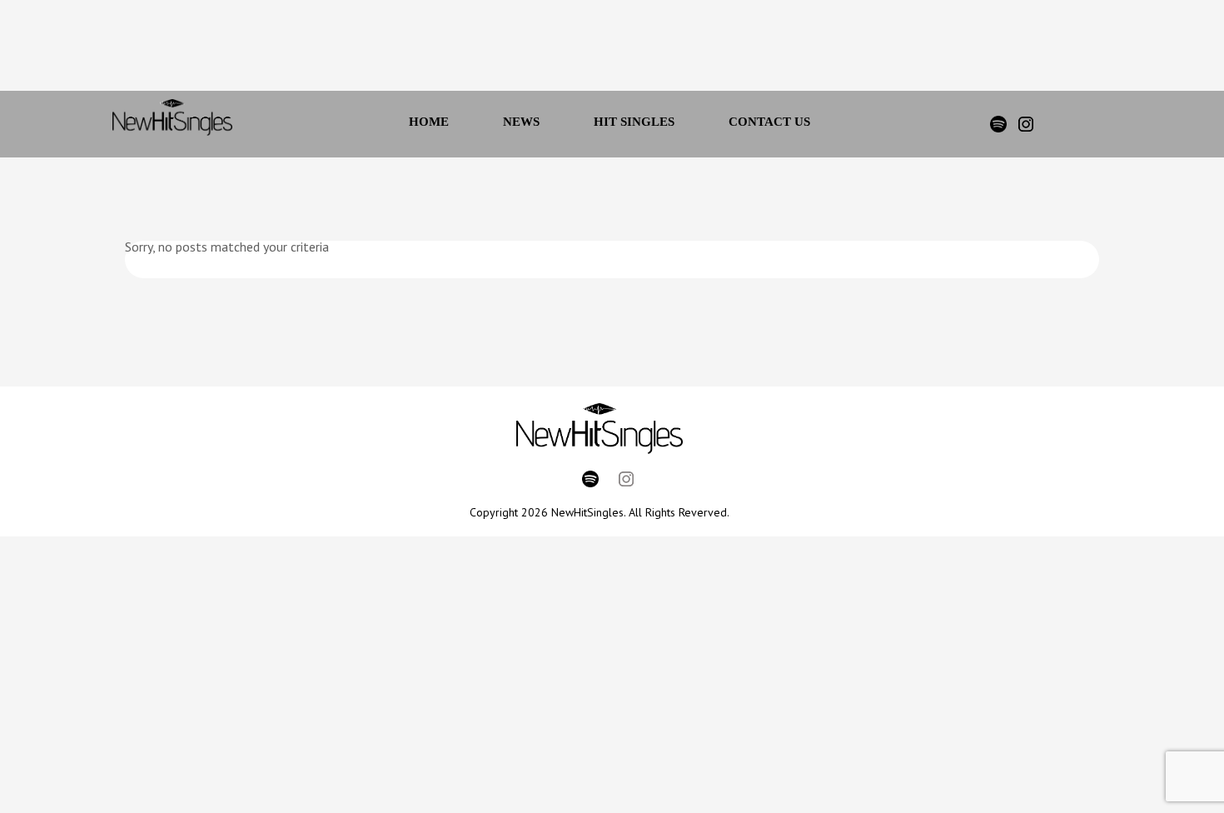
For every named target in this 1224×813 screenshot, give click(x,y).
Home (429, 121)
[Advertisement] (589, 49)
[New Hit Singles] (172, 124)
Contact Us (769, 121)
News (521, 121)
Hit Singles (634, 121)
